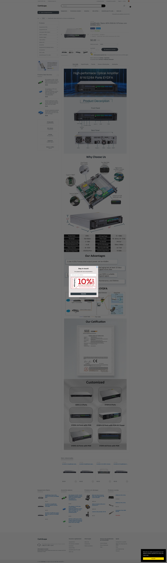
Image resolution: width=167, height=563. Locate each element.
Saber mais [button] (145, 555)
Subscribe (83, 293)
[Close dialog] (97, 267)
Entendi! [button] (153, 558)
